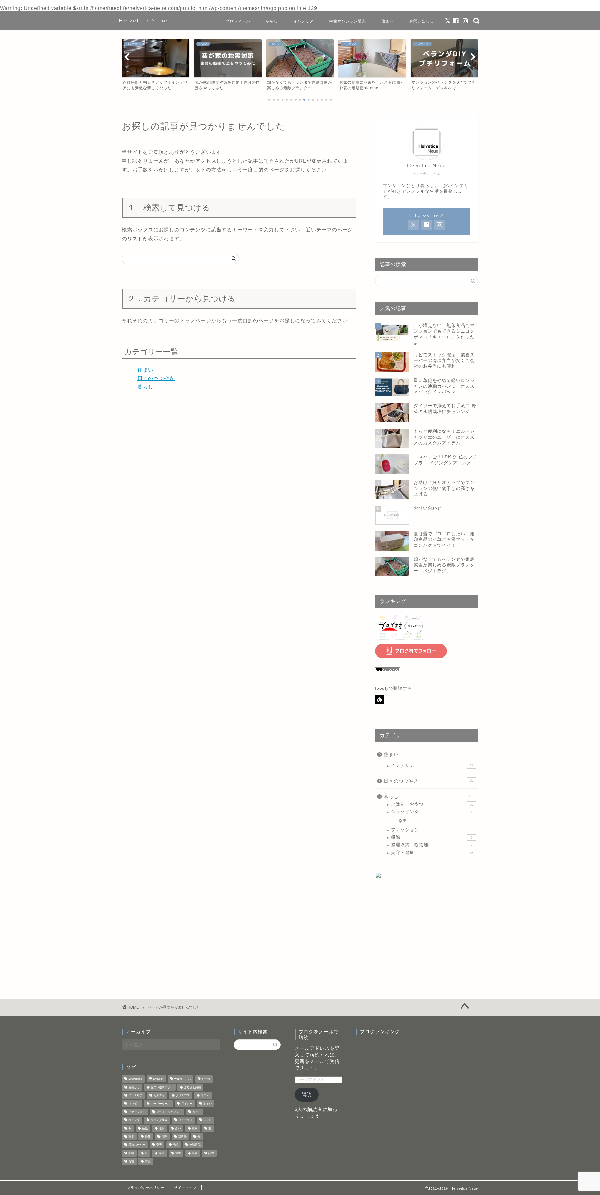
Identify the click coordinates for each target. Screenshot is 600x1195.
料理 (164, 1136)
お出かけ (134, 1087)
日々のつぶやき (156, 378)
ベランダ (134, 1120)
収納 (195, 1128)
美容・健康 (432, 852)
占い (178, 1128)
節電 (178, 1153)
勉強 (145, 1128)
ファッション (431, 829)
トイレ (207, 1103)
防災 (148, 1161)
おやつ (206, 1079)
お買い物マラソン (162, 1087)
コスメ (205, 1095)
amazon (158, 1079)
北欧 (161, 1128)
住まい (388, 21)
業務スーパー (136, 1145)
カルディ (159, 1095)
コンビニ (134, 1103)
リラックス (185, 1120)
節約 (161, 1153)
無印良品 (195, 1145)
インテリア (303, 21)
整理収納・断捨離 (431, 844)
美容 (195, 1153)
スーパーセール (160, 1103)
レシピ (207, 1120)
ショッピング (432, 811)
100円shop (135, 1079)
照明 (131, 1153)
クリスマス (183, 1095)
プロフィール (238, 21)
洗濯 (175, 1145)
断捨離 (182, 1136)
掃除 (431, 837)
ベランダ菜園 (159, 1120)
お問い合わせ (421, 21)
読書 (211, 1153)
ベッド (196, 1112)
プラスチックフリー (169, 1112)
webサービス (182, 1079)
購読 (307, 1094)
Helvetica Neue (143, 20)
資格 (131, 1161)
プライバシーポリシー (145, 1187)
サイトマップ (185, 1187)
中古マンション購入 (347, 21)
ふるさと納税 (192, 1087)
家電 (131, 1136)
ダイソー (186, 1103)
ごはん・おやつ (432, 804)
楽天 (403, 821)
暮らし (272, 21)
